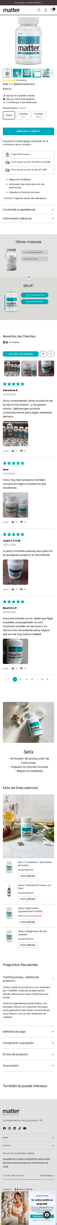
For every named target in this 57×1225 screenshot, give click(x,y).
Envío (27, 141)
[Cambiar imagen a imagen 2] (17, 73)
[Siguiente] (51, 73)
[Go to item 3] (46, 368)
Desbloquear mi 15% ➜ (42, 1216)
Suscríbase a (47, 1175)
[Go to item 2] (29, 368)
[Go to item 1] (12, 368)
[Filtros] (43, 354)
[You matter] (11, 10)
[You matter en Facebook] (5, 1129)
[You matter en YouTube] (25, 1129)
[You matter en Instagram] (10, 1129)
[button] (15, 433)
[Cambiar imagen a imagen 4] (36, 73)
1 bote (9, 115)
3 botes (38, 115)
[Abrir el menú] (45, 10)
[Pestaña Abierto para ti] (47, 1215)
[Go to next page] (48, 679)
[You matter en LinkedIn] (15, 1129)
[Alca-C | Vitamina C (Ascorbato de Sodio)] (9, 870)
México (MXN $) (25, 1189)
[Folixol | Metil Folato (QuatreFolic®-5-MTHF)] (9, 916)
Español (6, 1189)
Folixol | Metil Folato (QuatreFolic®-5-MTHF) (30, 910)
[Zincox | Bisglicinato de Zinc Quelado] (9, 939)
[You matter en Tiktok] (20, 1129)
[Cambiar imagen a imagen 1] (7, 73)
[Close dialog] (54, 1193)
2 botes (23, 115)
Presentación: (14, 108)
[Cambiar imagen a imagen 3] (27, 73)
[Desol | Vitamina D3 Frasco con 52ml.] (9, 893)
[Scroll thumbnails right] (50, 368)
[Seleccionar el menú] (39, 10)
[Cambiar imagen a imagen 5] (46, 73)
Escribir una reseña (21, 354)
